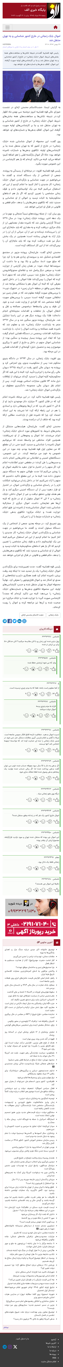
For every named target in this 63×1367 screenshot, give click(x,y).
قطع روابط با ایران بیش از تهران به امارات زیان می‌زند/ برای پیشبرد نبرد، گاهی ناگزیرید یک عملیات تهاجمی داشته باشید (29, 1190)
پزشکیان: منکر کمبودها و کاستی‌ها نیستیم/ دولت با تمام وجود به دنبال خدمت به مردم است (29, 1135)
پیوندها (53, 1354)
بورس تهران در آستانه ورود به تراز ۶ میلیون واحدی (33, 1147)
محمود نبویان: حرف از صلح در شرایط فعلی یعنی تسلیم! (31, 1060)
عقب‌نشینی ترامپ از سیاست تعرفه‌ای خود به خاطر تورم (31, 996)
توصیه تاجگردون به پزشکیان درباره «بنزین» (36, 1098)
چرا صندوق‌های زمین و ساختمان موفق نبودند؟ (35, 967)
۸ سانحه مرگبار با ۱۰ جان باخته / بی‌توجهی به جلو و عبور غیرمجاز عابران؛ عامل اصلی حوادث (29, 1245)
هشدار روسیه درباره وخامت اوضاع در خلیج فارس (34, 1158)
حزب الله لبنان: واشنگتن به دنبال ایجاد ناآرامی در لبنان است (29, 1003)
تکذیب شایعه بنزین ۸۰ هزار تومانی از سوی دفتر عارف (32, 1254)
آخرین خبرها (51, 1343)
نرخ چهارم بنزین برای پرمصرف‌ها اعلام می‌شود (35, 1077)
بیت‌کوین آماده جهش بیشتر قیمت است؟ (37, 1222)
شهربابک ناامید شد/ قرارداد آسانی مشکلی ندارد (34, 1272)
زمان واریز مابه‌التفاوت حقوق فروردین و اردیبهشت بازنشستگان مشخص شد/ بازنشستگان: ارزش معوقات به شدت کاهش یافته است (29, 1105)
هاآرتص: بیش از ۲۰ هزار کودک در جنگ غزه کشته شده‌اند (30, 1250)
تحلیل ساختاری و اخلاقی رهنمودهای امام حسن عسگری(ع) (30, 1301)
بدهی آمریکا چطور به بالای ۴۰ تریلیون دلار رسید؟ (33, 1319)
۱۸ (53, 750)
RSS (54, 1358)
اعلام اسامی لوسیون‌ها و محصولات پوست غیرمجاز (33, 1276)
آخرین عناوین (46, 942)
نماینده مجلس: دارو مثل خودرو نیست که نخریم (33, 1232)
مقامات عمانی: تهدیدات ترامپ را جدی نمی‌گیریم (33, 956)
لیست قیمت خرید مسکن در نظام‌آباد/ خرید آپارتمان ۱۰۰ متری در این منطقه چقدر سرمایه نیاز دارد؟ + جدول (29, 1209)
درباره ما (53, 1350)
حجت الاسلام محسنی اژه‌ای (32, 615)
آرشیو (53, 1339)
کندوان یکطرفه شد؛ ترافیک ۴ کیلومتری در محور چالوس (31, 1021)
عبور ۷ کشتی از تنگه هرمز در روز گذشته (38, 1218)
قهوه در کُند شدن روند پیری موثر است (38, 1039)
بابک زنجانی (53, 615)
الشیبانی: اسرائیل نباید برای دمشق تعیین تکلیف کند (32, 999)
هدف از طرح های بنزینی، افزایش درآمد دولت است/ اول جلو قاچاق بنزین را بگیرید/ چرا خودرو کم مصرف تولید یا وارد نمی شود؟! (29, 1046)
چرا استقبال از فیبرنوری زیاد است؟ (40, 1183)
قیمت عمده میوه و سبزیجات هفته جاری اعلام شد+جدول (30, 1283)
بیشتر (6, 1327)
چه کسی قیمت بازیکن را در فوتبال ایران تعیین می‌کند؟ (31, 1279)
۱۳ (53, 694)
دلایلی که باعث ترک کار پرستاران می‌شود (37, 1214)
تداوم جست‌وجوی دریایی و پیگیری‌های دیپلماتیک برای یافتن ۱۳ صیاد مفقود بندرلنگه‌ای (29, 1072)
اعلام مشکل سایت (48, 1361)
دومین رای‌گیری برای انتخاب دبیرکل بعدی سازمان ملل (32, 1162)
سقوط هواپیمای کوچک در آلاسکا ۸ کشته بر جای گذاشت (30, 992)
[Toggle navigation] (7, 27)
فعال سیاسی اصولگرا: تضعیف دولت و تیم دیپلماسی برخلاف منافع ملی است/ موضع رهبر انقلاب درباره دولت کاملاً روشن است (29, 1091)
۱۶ (54, 650)
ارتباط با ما (52, 1347)
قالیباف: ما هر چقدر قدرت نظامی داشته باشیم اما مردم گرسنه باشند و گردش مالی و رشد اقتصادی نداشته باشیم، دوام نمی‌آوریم (29, 1200)
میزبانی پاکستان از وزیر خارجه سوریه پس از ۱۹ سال (33, 1179)
